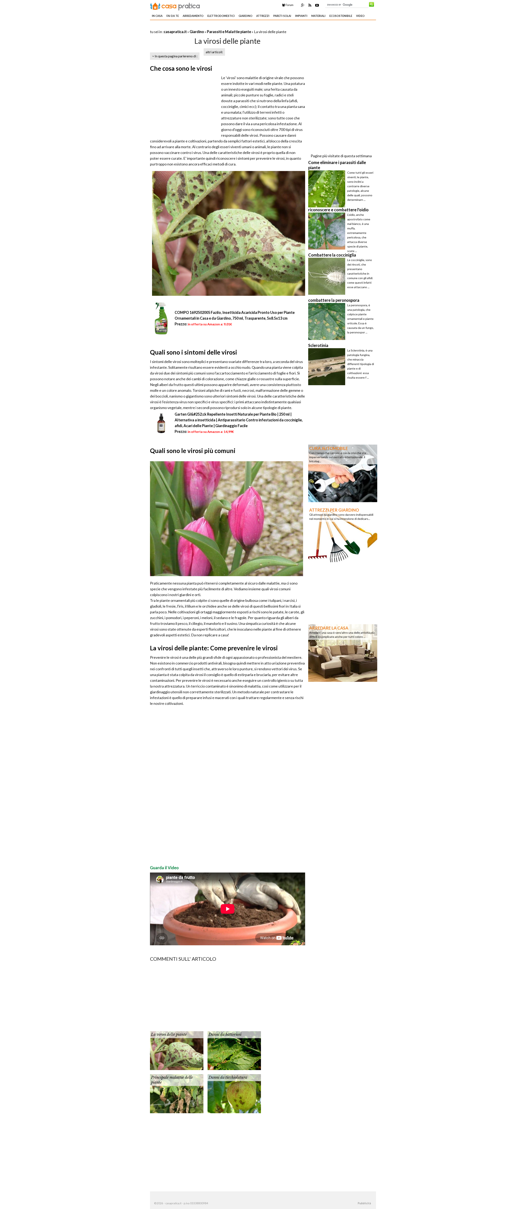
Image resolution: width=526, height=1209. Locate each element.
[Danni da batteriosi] (234, 1050)
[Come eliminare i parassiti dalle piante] (327, 188)
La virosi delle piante (169, 1034)
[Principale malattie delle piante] (176, 1093)
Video (360, 15)
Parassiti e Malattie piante (229, 31)
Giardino (245, 15)
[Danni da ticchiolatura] (234, 1093)
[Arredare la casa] (342, 652)
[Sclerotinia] (327, 366)
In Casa (157, 15)
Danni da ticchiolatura (228, 1077)
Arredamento (193, 15)
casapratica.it (175, 31)
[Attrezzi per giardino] (342, 534)
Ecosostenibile (340, 15)
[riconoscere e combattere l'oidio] (327, 231)
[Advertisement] (198, 26)
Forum (289, 5)
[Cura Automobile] (342, 473)
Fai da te (172, 15)
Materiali (318, 15)
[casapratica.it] (175, 5)
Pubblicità (364, 1203)
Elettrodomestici (221, 15)
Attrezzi (262, 15)
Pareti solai (282, 15)
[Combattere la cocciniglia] (327, 276)
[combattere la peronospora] (327, 321)
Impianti (301, 15)
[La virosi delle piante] (176, 1050)
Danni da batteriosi (225, 1034)
